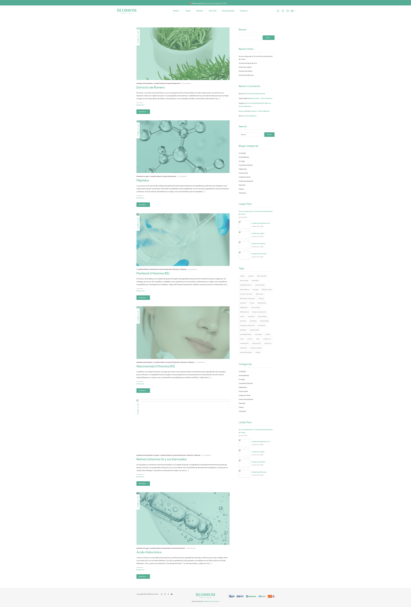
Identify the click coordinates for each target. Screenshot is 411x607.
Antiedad (139, 83)
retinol (267, 334)
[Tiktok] (161, 594)
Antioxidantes (148, 83)
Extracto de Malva (245, 71)
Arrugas (146, 176)
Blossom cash (267, 289)
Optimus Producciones (211, 601)
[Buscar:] (251, 134)
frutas (252, 303)
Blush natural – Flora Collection (261, 98)
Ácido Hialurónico (149, 552)
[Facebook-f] (168, 594)
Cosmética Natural (159, 83)
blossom (141, 105)
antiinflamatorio (246, 285)
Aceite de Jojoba (245, 67)
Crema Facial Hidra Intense (255, 93)
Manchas (176, 269)
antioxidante (244, 289)
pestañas (253, 321)
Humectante (154, 269)
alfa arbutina (261, 276)
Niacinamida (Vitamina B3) (155, 366)
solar (258, 339)
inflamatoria (244, 312)
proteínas (261, 325)
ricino (242, 339)
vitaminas (243, 348)
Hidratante (243, 169)
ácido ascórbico (256, 348)
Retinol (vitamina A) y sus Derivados (161, 459)
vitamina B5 (256, 343)
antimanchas (259, 285)
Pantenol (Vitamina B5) (152, 273)
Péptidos (142, 180)
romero (250, 339)
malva (242, 316)
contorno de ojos (246, 294)
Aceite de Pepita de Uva (248, 63)
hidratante (244, 307)
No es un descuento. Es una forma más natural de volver (255, 57)
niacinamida (262, 316)
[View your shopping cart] (292, 11)
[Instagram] (165, 594)
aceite (242, 276)
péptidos (243, 330)
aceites (250, 276)
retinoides (258, 334)
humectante (255, 307)
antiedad (255, 280)
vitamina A (267, 339)
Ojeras (241, 189)
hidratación (262, 303)
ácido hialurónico (246, 352)
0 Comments (186, 83)
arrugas (255, 289)
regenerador (254, 330)
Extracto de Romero (150, 87)
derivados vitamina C (247, 298)
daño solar (259, 294)
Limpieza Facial (244, 177)
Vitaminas (183, 269)
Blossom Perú (154, 594)
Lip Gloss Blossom (249, 116)
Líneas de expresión (173, 83)
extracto (243, 303)
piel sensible (264, 321)
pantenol (243, 321)
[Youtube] (171, 594)
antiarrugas (244, 280)
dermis (261, 298)
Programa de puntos (247, 325)
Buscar (243, 29)
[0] (287, 11)
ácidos (257, 352)
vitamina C (268, 343)
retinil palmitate (245, 334)
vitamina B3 (244, 343)
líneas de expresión (259, 312)
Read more (142, 112)
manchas (251, 316)
